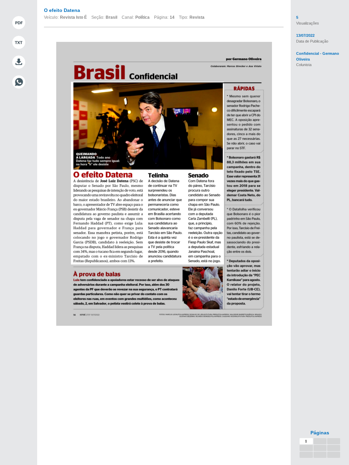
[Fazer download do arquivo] (18, 62)
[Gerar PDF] (18, 23)
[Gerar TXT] (18, 42)
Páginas (319, 432)
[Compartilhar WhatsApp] (18, 82)
